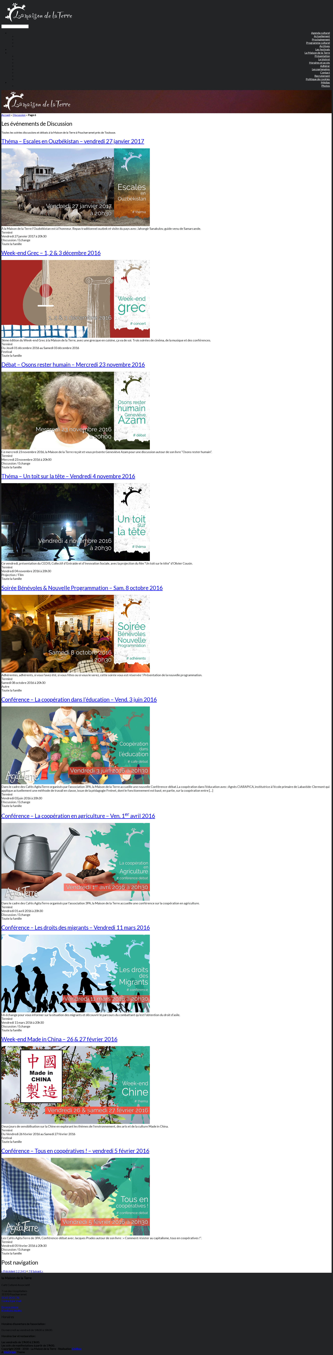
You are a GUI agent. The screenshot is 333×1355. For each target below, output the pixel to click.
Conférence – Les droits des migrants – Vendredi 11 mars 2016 (75, 927)
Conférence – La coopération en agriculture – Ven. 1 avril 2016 (78, 815)
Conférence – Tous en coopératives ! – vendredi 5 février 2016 (75, 1150)
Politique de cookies (318, 79)
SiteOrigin (10, 1352)
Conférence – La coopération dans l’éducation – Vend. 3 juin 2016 (79, 699)
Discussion (19, 115)
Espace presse (9, 1307)
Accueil (5, 115)
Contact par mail (11, 1300)
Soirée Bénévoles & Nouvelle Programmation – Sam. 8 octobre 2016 (82, 587)
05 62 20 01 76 (10, 1297)
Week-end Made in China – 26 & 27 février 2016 (59, 1039)
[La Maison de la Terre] (38, 23)
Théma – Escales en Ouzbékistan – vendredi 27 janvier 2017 (72, 141)
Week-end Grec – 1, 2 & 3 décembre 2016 (51, 252)
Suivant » (38, 1271)
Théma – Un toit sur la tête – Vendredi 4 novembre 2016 (68, 476)
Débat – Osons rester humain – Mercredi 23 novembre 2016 (73, 364)
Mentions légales (11, 1310)
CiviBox (76, 1348)
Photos (325, 85)
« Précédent (8, 1271)
